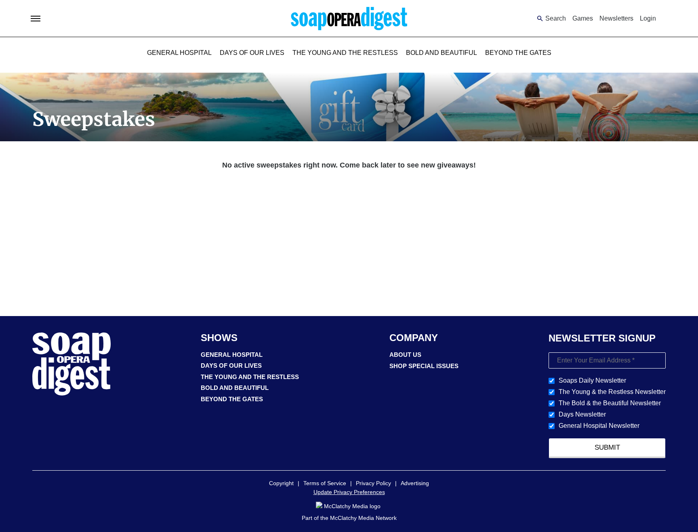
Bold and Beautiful (441, 52)
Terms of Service (324, 483)
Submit (607, 447)
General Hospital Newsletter (599, 425)
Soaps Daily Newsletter (592, 380)
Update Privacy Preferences (349, 492)
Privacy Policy (373, 483)
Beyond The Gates (518, 52)
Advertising (415, 483)
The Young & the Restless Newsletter (612, 391)
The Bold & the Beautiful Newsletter (610, 403)
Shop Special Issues (423, 365)
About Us (405, 354)
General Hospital (179, 52)
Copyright (281, 483)
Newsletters (616, 18)
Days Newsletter (582, 414)
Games (582, 18)
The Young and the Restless (345, 52)
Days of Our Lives (252, 52)
